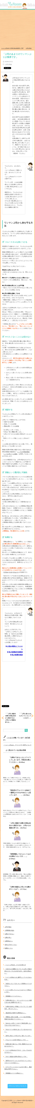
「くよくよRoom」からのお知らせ (15, 965)
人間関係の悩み (9, 930)
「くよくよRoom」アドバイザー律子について (17, 745)
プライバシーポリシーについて (17, 1086)
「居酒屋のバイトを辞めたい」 (14, 1073)
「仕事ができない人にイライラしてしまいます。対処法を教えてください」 (20, 760)
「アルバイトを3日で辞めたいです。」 (16, 1040)
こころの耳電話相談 (23, 452)
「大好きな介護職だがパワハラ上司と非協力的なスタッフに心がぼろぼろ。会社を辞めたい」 (18, 971)
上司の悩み (8, 64)
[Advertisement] (17, 28)
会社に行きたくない (11, 944)
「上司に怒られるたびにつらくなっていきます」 (25, 716)
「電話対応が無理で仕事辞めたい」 (15, 1013)
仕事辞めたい (9, 941)
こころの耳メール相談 (10, 454)
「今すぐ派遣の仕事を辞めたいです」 (16, 1056)
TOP (12, 48)
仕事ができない (9, 934)
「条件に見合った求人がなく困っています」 (18, 1036)
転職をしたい (9, 948)
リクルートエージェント (11, 572)
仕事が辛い (8, 937)
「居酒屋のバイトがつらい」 (13, 996)
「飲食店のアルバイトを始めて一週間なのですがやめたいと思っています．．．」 (20, 792)
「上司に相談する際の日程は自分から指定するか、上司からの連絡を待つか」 (10, 718)
